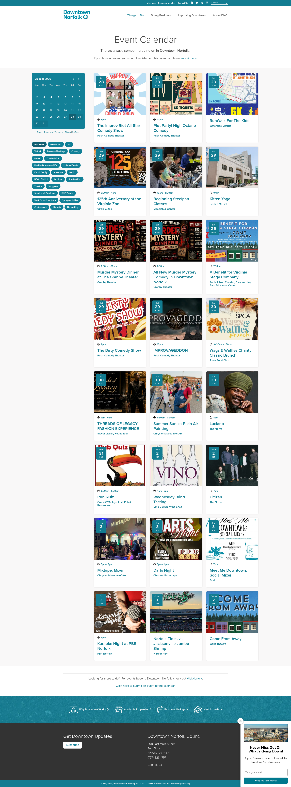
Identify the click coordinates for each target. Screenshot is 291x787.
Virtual (37, 151)
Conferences (40, 207)
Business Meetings (56, 151)
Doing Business (161, 15)
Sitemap (131, 783)
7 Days (68, 132)
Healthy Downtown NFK (45, 165)
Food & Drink (53, 158)
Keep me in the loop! (266, 780)
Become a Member (166, 3)
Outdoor (58, 179)
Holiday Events (70, 165)
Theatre (38, 186)
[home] (76, 15)
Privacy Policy (107, 783)
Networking (72, 207)
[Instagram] (207, 3)
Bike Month (55, 144)
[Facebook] (192, 3)
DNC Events (67, 193)
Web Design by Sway (180, 783)
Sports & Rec (75, 179)
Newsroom (120, 783)
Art (69, 144)
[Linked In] (202, 3)
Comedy (75, 151)
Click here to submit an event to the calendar (145, 686)
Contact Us (183, 3)
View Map (151, 3)
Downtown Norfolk (160, 783)
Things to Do (135, 15)
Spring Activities (70, 200)
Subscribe (72, 745)
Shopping (53, 186)
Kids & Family (40, 172)
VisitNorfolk (194, 678)
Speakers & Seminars (44, 193)
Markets (57, 207)
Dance (37, 158)
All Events (39, 144)
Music (72, 172)
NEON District (41, 179)
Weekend (59, 132)
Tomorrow (48, 132)
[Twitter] (197, 3)
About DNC (220, 15)
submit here (189, 58)
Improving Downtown (192, 15)
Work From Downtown (45, 200)
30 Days (75, 132)
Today (39, 132)
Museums (58, 172)
